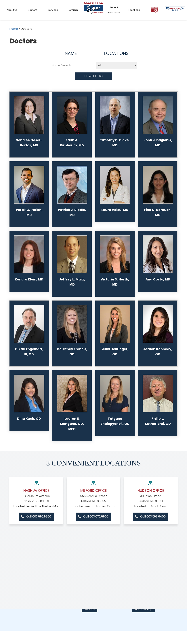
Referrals (73, 9)
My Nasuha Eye (175, 10)
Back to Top (143, 609)
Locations (134, 9)
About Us (12, 9)
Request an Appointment (154, 11)
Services (53, 9)
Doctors (32, 9)
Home (13, 29)
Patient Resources (114, 10)
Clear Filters (93, 76)
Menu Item (93, 10)
